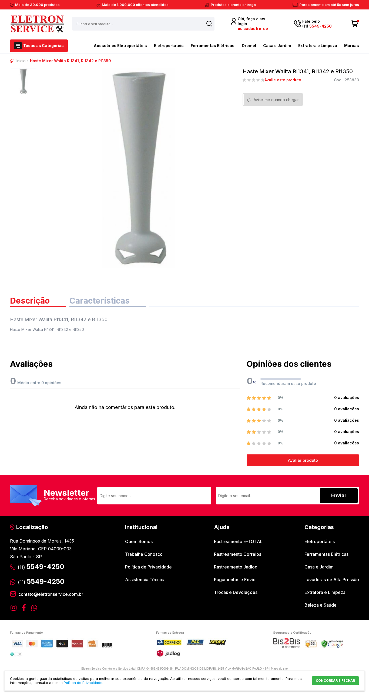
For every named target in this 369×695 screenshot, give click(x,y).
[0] (355, 24)
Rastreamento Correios (237, 554)
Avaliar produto (303, 460)
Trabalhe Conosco (144, 554)
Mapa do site (279, 668)
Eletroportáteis (169, 45)
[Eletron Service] (37, 24)
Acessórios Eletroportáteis (120, 45)
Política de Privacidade (148, 567)
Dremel (249, 45)
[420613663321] (23, 81)
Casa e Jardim (277, 45)
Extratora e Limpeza (317, 45)
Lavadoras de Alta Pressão (331, 579)
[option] (23, 81)
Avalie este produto (282, 80)
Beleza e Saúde (320, 605)
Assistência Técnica (145, 579)
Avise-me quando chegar (276, 99)
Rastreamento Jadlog (235, 567)
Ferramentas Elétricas (212, 45)
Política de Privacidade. (83, 682)
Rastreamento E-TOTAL (238, 541)
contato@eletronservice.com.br (50, 594)
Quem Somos (139, 541)
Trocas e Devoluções (235, 592)
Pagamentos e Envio (235, 579)
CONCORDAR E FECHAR (335, 681)
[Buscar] (209, 24)
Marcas (351, 45)
